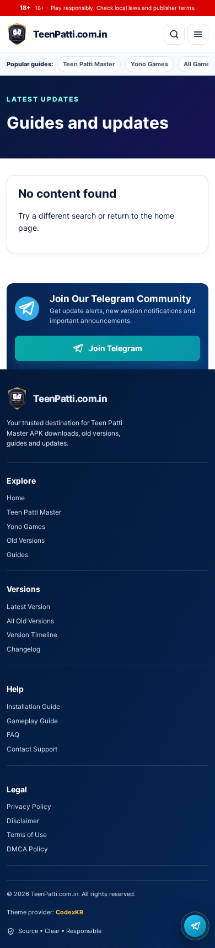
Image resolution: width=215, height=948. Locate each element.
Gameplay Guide (32, 721)
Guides (17, 554)
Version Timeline (32, 635)
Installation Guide (33, 706)
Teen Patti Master (89, 64)
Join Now (195, 926)
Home (16, 498)
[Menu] (197, 34)
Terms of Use (27, 834)
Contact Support (32, 749)
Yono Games (149, 64)
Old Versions (26, 540)
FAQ (13, 734)
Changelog (23, 649)
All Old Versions (30, 621)
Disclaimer (23, 821)
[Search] (174, 34)
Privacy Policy (29, 806)
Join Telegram (115, 348)
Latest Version (28, 606)
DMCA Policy (27, 849)
